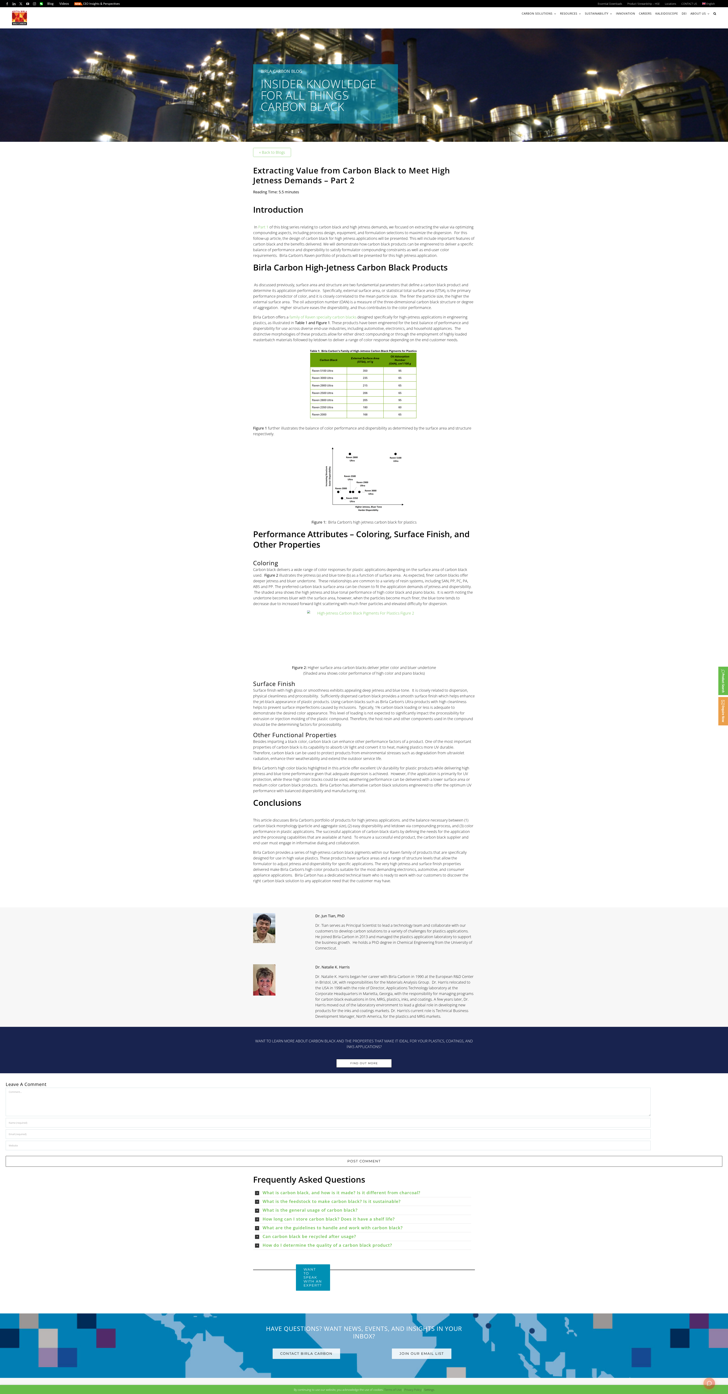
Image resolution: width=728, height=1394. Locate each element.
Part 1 (263, 227)
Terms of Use (392, 1390)
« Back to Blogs (272, 152)
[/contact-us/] (723, 711)
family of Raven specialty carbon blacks (323, 317)
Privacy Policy (412, 1390)
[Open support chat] (709, 1383)
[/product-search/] (723, 681)
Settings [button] (429, 1390)
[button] (714, 13)
